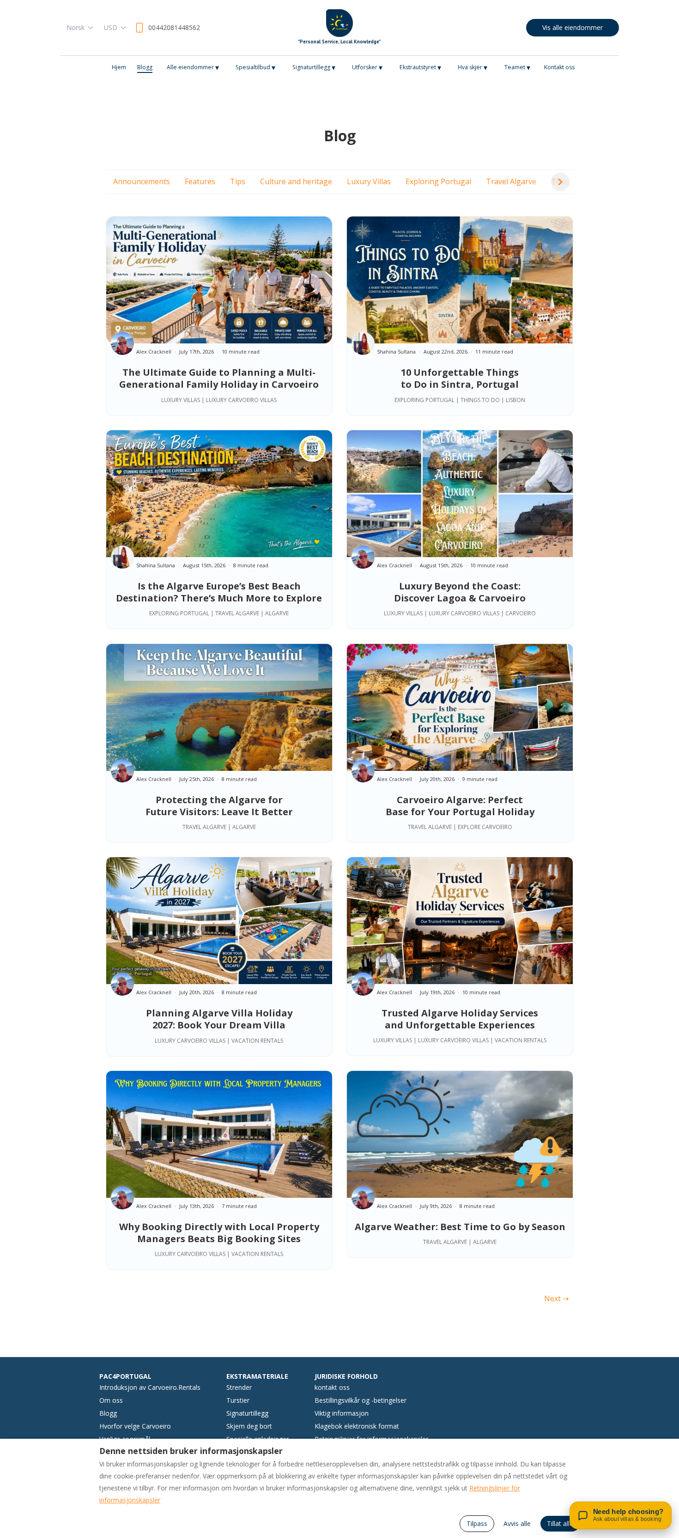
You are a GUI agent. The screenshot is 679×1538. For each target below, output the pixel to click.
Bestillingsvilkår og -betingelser (360, 1400)
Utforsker (367, 67)
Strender (239, 1387)
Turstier (237, 1400)
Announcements (141, 181)
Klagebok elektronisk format (357, 1426)
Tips (237, 181)
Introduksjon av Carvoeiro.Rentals (149, 1387)
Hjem (119, 67)
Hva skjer (472, 67)
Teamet (517, 67)
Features (200, 181)
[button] (560, 182)
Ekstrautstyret (420, 67)
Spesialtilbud (255, 67)
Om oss (111, 1400)
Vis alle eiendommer (572, 27)
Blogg (144, 67)
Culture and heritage (296, 181)
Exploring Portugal (438, 181)
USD (110, 27)
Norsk (76, 27)
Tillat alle (560, 1523)
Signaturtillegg (313, 67)
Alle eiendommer (193, 67)
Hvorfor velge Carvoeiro (135, 1426)
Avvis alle (517, 1523)
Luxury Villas (369, 181)
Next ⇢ (556, 1298)
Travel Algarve (511, 181)
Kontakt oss (559, 67)
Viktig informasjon (342, 1413)
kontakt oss (332, 1387)
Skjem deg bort (249, 1426)
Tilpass (477, 1523)
